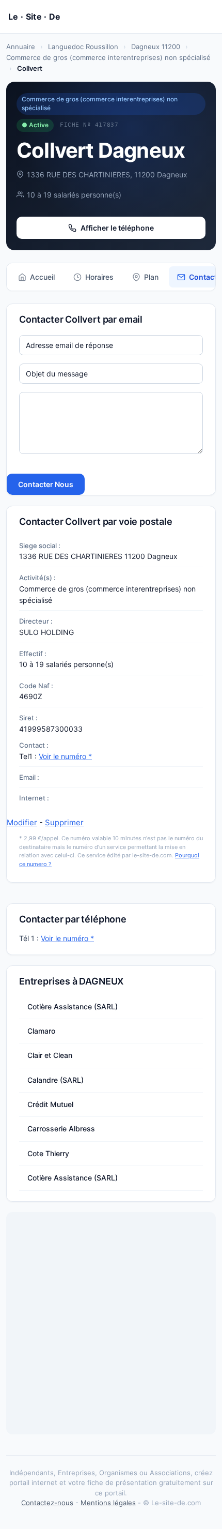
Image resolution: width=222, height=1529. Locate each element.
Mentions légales (108, 1502)
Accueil (42, 277)
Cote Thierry (48, 1153)
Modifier (22, 822)
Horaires (99, 277)
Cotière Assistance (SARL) (72, 1006)
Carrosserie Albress (61, 1128)
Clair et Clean (49, 1055)
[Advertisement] (111, 1323)
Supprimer (64, 822)
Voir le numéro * (65, 756)
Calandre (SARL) (55, 1080)
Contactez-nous (47, 1502)
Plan (151, 277)
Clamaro (41, 1030)
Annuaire (20, 46)
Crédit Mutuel (50, 1104)
